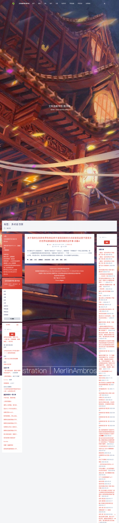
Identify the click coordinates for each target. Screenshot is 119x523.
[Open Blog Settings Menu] (115, 518)
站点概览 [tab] (8, 324)
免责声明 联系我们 (59, 276)
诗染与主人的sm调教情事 (106, 448)
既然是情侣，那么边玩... (11, 416)
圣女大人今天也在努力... (11, 409)
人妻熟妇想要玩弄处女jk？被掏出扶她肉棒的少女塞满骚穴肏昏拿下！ (106, 328)
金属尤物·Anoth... (9, 412)
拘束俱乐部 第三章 (104, 417)
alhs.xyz (6, 241)
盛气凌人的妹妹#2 (104, 265)
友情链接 (6, 314)
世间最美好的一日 (104, 389)
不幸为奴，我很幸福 (9, 398)
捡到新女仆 (102, 400)
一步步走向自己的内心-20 (106, 464)
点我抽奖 (12, 256)
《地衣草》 (102, 289)
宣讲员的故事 (103, 313)
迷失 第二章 (102, 514)
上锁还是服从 (7, 376)
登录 (5, 294)
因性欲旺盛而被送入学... (11, 449)
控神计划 (101, 304)
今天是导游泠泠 (103, 446)
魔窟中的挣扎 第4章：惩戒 (106, 322)
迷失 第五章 (102, 498)
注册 (5, 297)
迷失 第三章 (102, 507)
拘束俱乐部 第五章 (104, 408)
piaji (50, 244)
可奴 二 (101, 295)
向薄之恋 (101, 397)
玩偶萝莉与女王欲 (104, 455)
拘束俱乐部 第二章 (104, 421)
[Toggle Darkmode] (115, 514)
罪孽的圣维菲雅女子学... (11, 419)
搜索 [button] (12, 318)
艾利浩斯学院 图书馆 (24, 3)
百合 (53, 259)
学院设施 (6, 309)
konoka (6, 380)
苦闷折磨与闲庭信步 (9, 438)
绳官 (100, 462)
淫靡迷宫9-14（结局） (105, 510)
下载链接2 (6, 250)
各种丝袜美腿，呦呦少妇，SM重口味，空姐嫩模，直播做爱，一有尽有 (12, 339)
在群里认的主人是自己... (11, 427)
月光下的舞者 (103, 459)
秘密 (100, 380)
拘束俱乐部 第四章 (104, 413)
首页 (5, 291)
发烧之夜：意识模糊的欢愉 (106, 473)
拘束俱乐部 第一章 (104, 425)
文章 (5, 303)
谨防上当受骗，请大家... (11, 405)
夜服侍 (101, 375)
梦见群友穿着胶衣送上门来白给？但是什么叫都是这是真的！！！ (106, 280)
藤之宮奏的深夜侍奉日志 (106, 503)
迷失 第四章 (102, 501)
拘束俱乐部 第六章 (104, 351)
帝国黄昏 (6, 383)
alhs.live (6, 274)
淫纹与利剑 (102, 378)
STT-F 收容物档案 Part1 (105, 477)
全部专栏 (6, 306)
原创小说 (69, 244)
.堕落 (31, 259)
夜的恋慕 (101, 481)
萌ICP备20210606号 (59, 278)
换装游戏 (101, 453)
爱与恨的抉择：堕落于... (11, 434)
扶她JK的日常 (7, 364)
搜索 (12, 334)
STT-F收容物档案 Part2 (105, 371)
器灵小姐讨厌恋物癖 (104, 291)
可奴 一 (101, 302)
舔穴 (65, 259)
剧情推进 (41, 259)
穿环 (57, 259)
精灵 (61, 259)
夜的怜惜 (101, 484)
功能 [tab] (17, 324)
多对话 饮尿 (47, 259)
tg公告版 (14, 269)
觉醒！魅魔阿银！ (9, 445)
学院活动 (6, 312)
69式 (35, 259)
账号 (5, 300)
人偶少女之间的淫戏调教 (11, 359)
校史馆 (12, 259)
